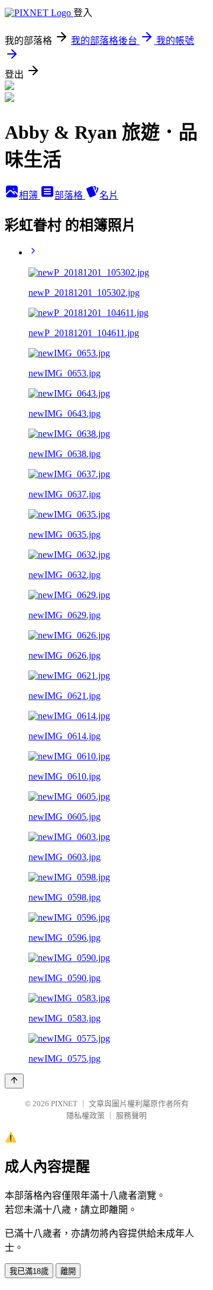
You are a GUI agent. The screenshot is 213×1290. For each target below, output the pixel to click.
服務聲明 (131, 1115)
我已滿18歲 (29, 1271)
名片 (108, 195)
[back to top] (14, 1081)
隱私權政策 (85, 1115)
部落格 (69, 195)
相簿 (29, 195)
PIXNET (64, 1103)
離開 (68, 1271)
